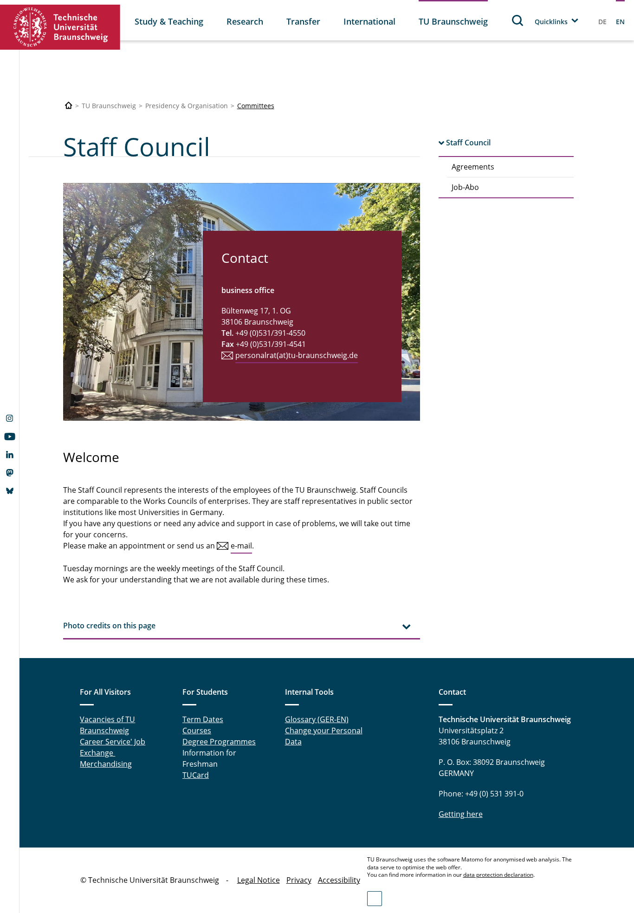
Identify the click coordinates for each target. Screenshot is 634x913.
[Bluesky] (9, 491)
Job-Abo (465, 187)
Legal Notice (258, 880)
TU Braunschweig (453, 21)
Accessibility (339, 880)
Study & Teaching (169, 21)
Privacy (298, 880)
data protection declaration (498, 875)
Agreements (473, 167)
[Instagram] (9, 419)
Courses (196, 730)
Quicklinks (551, 21)
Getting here (461, 814)
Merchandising (106, 764)
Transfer (303, 21)
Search (518, 20)
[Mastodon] (9, 473)
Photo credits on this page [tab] (109, 625)
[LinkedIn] (9, 455)
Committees (255, 105)
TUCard (195, 775)
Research (244, 21)
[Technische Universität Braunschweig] (60, 27)
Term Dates (202, 719)
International (369, 21)
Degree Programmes (219, 742)
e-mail (241, 546)
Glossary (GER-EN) (317, 719)
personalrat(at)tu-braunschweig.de (296, 355)
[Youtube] (9, 437)
